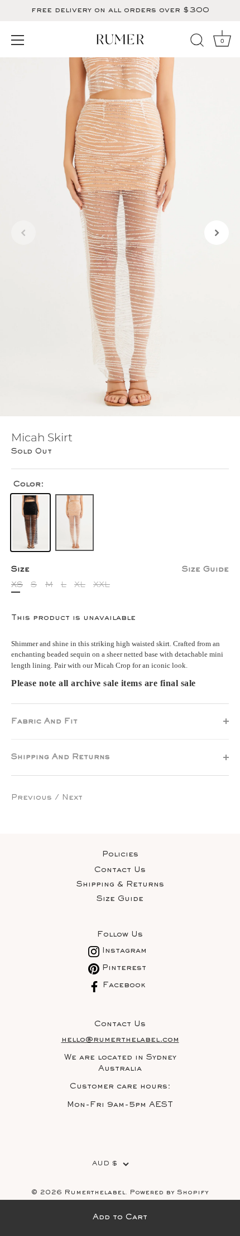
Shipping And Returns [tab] (60, 757)
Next (72, 797)
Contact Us (120, 870)
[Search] (197, 41)
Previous (33, 797)
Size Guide (205, 569)
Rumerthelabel (95, 1193)
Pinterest (122, 968)
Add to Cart (120, 1217)
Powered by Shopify (169, 1193)
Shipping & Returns (120, 884)
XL (79, 585)
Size (120, 569)
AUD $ (104, 1164)
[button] (23, 232)
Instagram (123, 950)
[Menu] (18, 40)
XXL (101, 585)
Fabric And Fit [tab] (44, 721)
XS (17, 585)
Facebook (123, 985)
